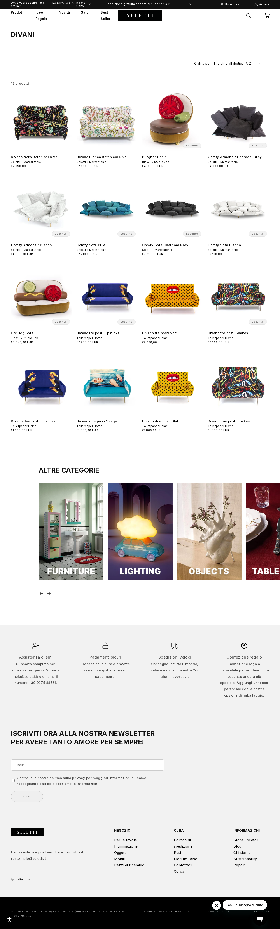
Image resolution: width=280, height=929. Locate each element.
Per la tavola (125, 840)
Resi (177, 852)
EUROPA (58, 2)
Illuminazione (126, 846)
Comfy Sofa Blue (91, 245)
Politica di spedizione (183, 843)
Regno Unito (81, 4)
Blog (237, 846)
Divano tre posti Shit (159, 333)
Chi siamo (241, 852)
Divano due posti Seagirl (97, 421)
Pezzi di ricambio (129, 865)
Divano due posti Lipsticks (33, 421)
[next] (190, 4)
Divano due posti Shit (160, 421)
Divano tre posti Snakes (228, 333)
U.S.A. (70, 2)
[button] (248, 15)
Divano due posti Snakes (229, 421)
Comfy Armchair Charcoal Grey (235, 157)
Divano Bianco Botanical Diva (102, 157)
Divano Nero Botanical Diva (34, 157)
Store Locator (245, 840)
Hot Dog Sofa (22, 333)
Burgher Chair (154, 157)
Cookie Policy (218, 911)
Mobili (119, 859)
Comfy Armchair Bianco (31, 245)
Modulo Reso (186, 859)
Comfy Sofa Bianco (224, 245)
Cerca (179, 871)
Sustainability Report (245, 862)
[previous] (90, 4)
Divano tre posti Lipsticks (98, 333)
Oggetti (120, 852)
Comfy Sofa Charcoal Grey (165, 245)
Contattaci (183, 865)
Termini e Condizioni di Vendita (165, 911)
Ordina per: (202, 63)
